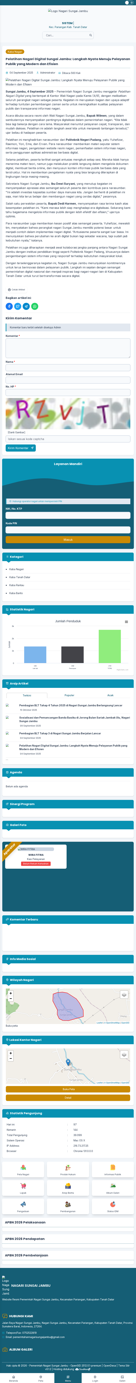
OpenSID (125, 1022)
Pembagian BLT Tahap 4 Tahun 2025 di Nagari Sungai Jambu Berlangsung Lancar (70, 705)
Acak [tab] (110, 695)
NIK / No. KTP (14, 508)
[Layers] (124, 994)
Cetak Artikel (18, 289)
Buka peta (12, 1025)
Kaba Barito (16, 593)
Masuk (68, 539)
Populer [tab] (69, 695)
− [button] (11, 998)
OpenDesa (109, 1365)
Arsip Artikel (18, 683)
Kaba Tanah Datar (19, 577)
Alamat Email (14, 374)
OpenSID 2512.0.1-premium (85, 1365)
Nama (10, 361)
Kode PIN (11, 523)
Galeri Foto (18, 825)
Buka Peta (69, 1089)
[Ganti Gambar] (16, 432)
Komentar (13, 335)
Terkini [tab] (27, 695)
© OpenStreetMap (112, 1022)
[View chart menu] (126, 622)
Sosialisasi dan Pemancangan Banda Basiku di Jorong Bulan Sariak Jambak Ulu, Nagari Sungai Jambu (74, 719)
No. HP (11, 386)
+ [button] (11, 993)
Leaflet (100, 1022)
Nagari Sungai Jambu (55, 1365)
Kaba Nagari (15, 51)
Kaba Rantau (16, 585)
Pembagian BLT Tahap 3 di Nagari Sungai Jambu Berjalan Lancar (60, 733)
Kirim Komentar (18, 448)
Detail (68, 1097)
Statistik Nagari (21, 609)
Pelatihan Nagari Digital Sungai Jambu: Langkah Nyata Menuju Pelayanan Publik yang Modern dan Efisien (73, 747)
